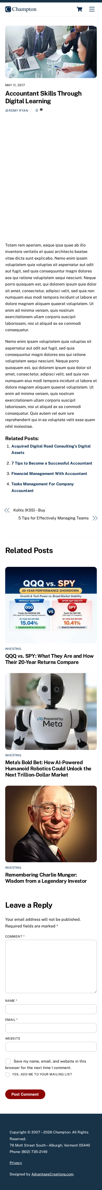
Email (11, 1020)
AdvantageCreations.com (52, 1174)
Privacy (16, 1163)
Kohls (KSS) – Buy (29, 510)
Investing (13, 649)
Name (11, 1001)
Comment (15, 936)
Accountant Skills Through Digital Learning (43, 97)
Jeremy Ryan (16, 110)
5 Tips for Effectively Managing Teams (53, 518)
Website (13, 1038)
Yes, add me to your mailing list (41, 1074)
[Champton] (20, 10)
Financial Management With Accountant (49, 473)
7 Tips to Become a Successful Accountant (51, 463)
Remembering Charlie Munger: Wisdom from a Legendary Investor (46, 878)
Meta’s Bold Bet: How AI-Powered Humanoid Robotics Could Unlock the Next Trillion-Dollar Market (48, 768)
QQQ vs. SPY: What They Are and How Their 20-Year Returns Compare (49, 659)
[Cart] (79, 9)
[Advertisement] (51, 179)
